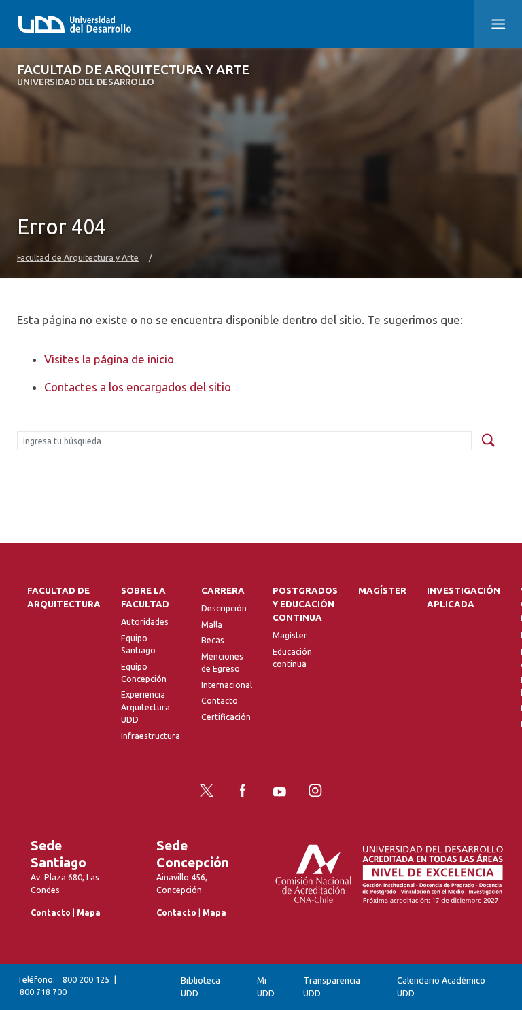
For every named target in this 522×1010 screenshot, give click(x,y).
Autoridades (145, 621)
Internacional (226, 685)
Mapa (89, 912)
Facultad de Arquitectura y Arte (133, 75)
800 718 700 (43, 992)
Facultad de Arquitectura (64, 597)
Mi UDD (266, 986)
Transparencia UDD (331, 986)
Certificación (226, 717)
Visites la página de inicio (109, 359)
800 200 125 (86, 979)
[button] (498, 24)
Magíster (290, 635)
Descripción (224, 608)
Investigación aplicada (463, 597)
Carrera (223, 590)
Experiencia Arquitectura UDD (145, 707)
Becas (212, 640)
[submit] (488, 440)
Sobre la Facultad (145, 597)
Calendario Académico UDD (441, 986)
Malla (211, 624)
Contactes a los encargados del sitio (137, 386)
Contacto (219, 700)
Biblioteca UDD (200, 986)
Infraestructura (150, 736)
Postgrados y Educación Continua (305, 604)
